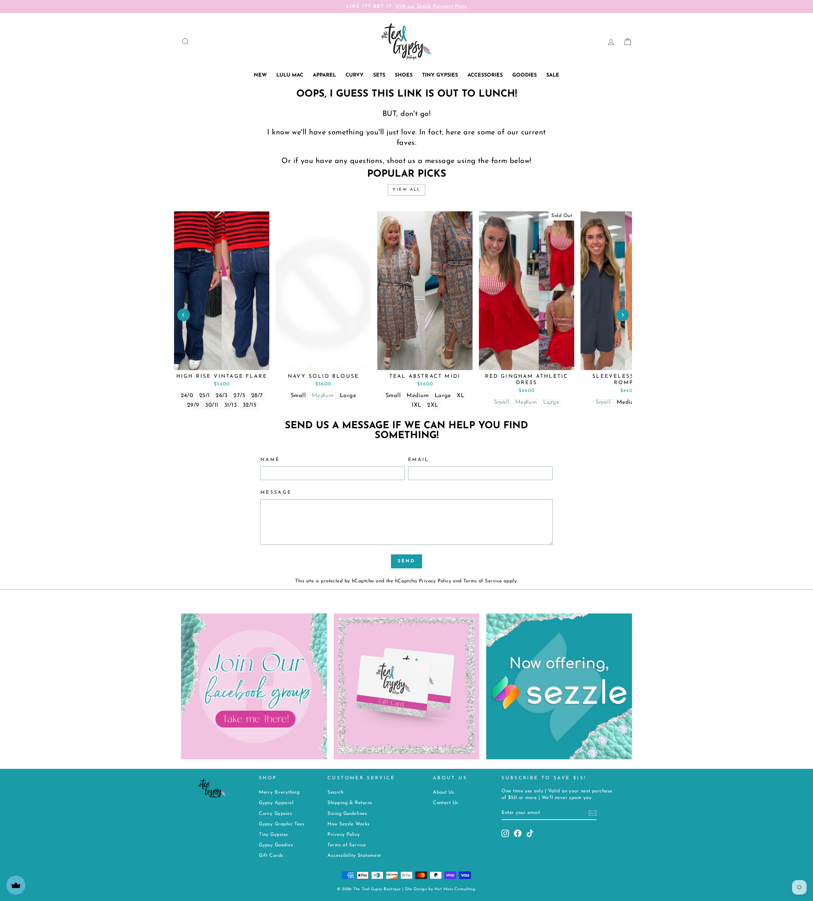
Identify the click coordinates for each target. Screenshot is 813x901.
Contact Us (445, 803)
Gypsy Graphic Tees (281, 824)
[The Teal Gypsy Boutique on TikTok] (530, 833)
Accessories (485, 75)
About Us (443, 792)
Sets (379, 75)
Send (407, 561)
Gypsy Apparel (276, 803)
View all (406, 190)
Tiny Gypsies (440, 75)
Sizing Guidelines (347, 813)
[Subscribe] (592, 813)
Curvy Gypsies (275, 813)
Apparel (324, 75)
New (260, 75)
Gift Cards (271, 855)
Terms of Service (482, 581)
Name (270, 459)
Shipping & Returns (349, 803)
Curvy (355, 75)
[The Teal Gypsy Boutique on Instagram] (505, 833)
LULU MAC (289, 75)
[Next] (622, 314)
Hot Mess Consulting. (455, 889)
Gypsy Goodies (276, 845)
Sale (552, 75)
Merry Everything (279, 792)
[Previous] (183, 314)
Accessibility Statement (354, 855)
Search (335, 792)
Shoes (404, 75)
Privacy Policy (435, 581)
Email (418, 459)
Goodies (524, 75)
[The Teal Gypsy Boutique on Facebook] (517, 833)
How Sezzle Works (348, 824)
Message (276, 492)
